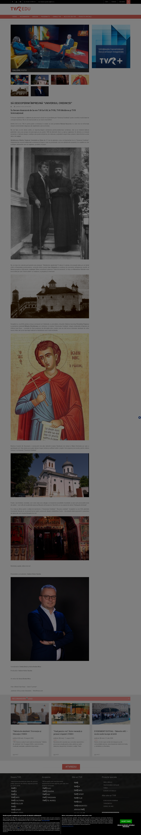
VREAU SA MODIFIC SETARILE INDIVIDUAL (125, 825)
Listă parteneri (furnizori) (67, 826)
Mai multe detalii (46, 820)
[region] (70, 824)
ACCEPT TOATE (125, 821)
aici (18, 827)
